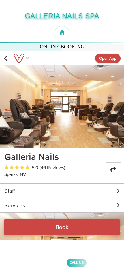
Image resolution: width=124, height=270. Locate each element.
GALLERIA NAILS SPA (62, 16)
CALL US (76, 262)
